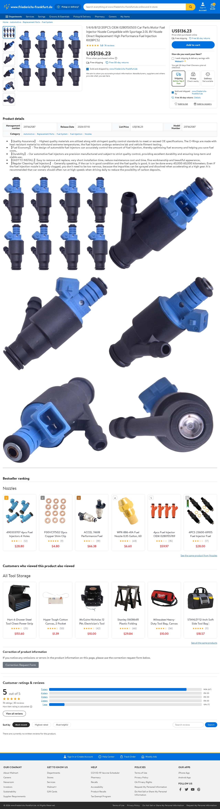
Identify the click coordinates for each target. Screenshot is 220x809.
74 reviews (109, 45)
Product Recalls (98, 791)
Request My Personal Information (151, 786)
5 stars (44, 689)
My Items (125, 16)
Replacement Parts (31, 22)
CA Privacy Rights (143, 782)
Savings (41, 16)
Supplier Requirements (14, 796)
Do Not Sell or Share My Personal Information (163, 805)
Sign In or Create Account (80, 756)
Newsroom (8, 782)
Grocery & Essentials (59, 16)
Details (197, 97)
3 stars (44, 697)
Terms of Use (141, 772)
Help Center (108, 756)
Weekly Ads (151, 756)
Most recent (21, 724)
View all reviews (14, 713)
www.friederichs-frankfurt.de (123, 68)
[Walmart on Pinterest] (199, 790)
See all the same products (204, 642)
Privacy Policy (141, 777)
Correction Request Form (21, 665)
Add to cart (193, 45)
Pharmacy (100, 16)
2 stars (44, 700)
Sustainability (9, 791)
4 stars (44, 693)
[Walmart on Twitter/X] (186, 790)
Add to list (183, 103)
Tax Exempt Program (101, 796)
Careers (112, 16)
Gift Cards (52, 791)
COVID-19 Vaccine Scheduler (105, 772)
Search (211, 724)
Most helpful (62, 724)
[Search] (190, 6)
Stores (50, 777)
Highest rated (41, 724)
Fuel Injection (76, 133)
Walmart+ (52, 786)
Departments (15, 16)
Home (5, 22)
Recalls (94, 782)
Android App (184, 777)
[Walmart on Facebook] (180, 790)
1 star (45, 704)
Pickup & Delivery (82, 16)
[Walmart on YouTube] (193, 790)
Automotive (15, 22)
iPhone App (184, 772)
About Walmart (10, 772)
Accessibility (97, 786)
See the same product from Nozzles (199, 555)
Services (30, 16)
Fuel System (47, 22)
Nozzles (88, 133)
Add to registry (204, 103)
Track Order (130, 756)
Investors (7, 786)
